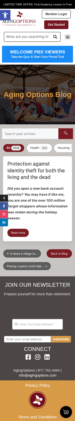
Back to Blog (59, 253)
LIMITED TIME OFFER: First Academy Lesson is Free (37, 4)
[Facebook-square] (28, 357)
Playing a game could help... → (27, 266)
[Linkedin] (47, 357)
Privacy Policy (37, 385)
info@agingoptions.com (37, 375)
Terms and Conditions (37, 417)
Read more (18, 232)
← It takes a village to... (22, 253)
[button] (5, 15)
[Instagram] (37, 357)
